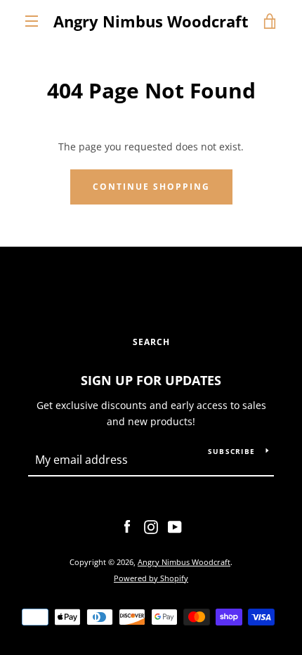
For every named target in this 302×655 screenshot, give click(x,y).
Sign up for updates (151, 380)
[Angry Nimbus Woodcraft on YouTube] (175, 526)
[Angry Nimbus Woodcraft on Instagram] (151, 526)
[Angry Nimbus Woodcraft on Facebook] (127, 526)
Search (151, 342)
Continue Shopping (151, 187)
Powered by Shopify (151, 578)
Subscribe (231, 451)
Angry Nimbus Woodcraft (151, 21)
